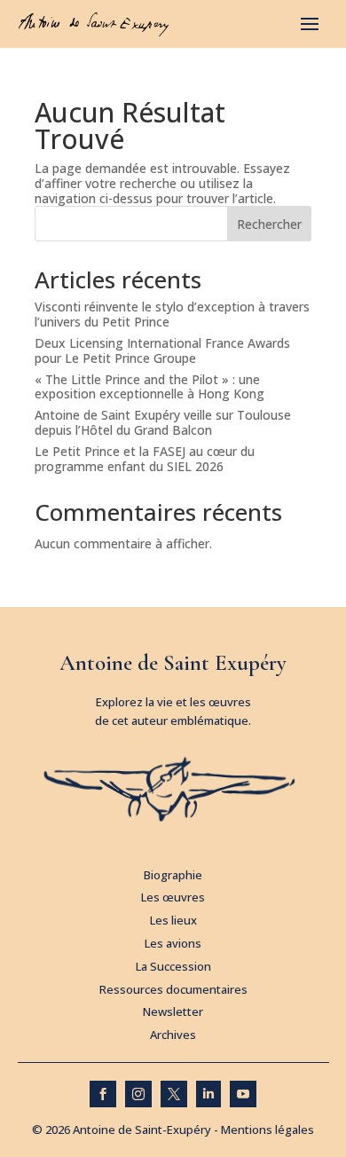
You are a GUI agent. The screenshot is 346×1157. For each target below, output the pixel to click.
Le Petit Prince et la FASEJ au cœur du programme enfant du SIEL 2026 (145, 459)
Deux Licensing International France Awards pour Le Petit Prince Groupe (162, 350)
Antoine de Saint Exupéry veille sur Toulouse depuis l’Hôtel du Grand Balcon (163, 422)
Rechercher (269, 224)
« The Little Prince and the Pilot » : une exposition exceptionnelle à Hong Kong (149, 387)
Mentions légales (267, 1129)
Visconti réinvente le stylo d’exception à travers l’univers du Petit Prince (172, 314)
